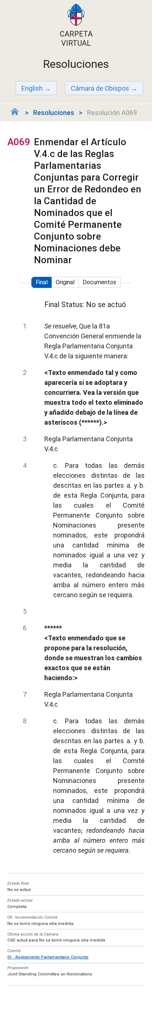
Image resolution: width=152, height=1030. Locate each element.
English (32, 88)
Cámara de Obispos (100, 88)
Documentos (99, 282)
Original (65, 282)
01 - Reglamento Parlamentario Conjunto (48, 957)
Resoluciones (53, 112)
